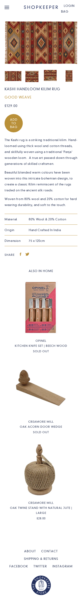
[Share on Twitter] (27, 255)
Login (69, 6)
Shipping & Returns (41, 559)
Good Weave (18, 97)
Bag (65, 11)
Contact (49, 551)
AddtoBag (14, 123)
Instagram (62, 566)
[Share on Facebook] (20, 255)
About (30, 551)
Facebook (18, 566)
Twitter (40, 566)
